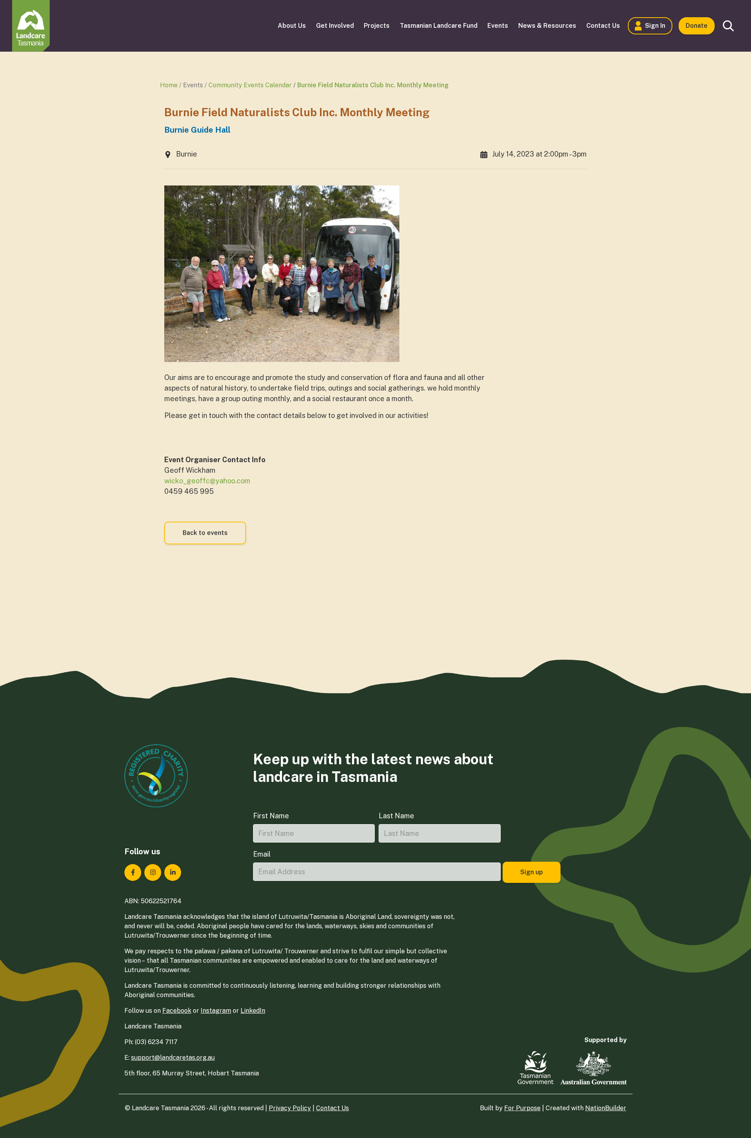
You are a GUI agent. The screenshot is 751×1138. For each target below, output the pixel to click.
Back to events (205, 533)
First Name (271, 816)
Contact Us (332, 1108)
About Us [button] (292, 25)
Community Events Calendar (250, 85)
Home (169, 85)
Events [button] (497, 25)
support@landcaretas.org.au (173, 1057)
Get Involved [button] (335, 25)
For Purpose (522, 1108)
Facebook (176, 1010)
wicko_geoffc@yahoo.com (207, 481)
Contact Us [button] (603, 25)
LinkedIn (253, 1010)
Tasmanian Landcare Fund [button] (439, 25)
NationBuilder (605, 1108)
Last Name (396, 816)
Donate (697, 25)
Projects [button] (377, 25)
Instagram (216, 1010)
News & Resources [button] (547, 25)
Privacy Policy (290, 1108)
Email (262, 854)
